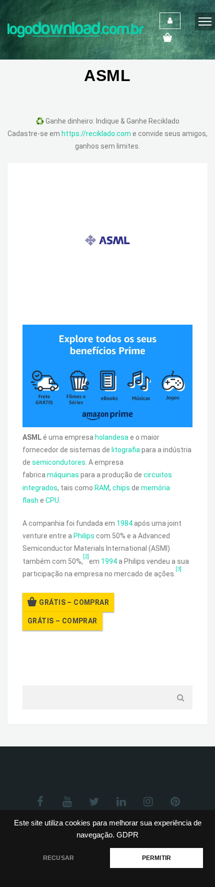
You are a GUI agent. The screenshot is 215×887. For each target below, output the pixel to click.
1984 (124, 523)
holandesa (111, 437)
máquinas (63, 475)
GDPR (127, 835)
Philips (84, 536)
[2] (86, 556)
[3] (179, 569)
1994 (109, 561)
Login (170, 21)
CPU (52, 500)
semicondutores (59, 462)
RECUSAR (58, 857)
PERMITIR (156, 857)
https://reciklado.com (96, 134)
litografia (126, 450)
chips (121, 488)
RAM (102, 488)
